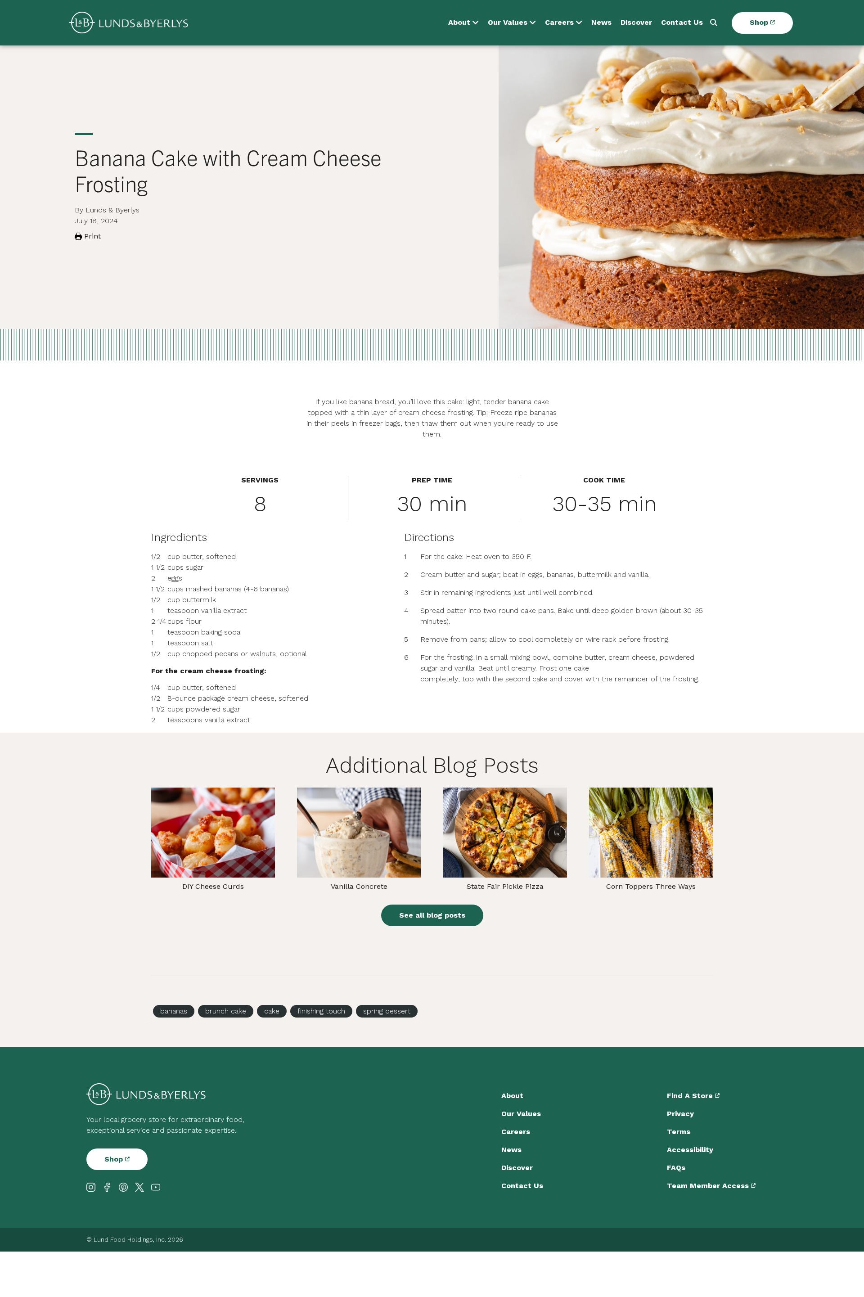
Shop (760, 22)
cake (271, 1011)
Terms (678, 1131)
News (601, 22)
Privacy (680, 1113)
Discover (636, 22)
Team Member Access (709, 1185)
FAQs (676, 1167)
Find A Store (691, 1095)
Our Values (507, 22)
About (459, 22)
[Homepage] (128, 23)
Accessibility (690, 1149)
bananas (173, 1011)
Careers (559, 22)
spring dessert (386, 1011)
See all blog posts (432, 915)
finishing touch (321, 1011)
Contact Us (682, 22)
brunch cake (225, 1011)
